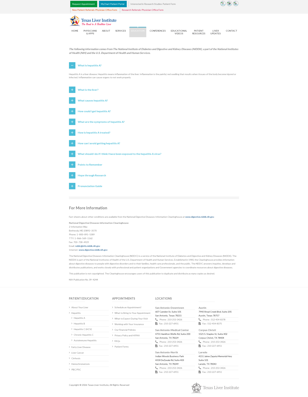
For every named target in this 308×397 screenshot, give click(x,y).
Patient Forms (122, 346)
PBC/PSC (76, 369)
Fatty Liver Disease (80, 347)
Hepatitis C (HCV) (83, 329)
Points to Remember (90, 164)
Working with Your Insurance (129, 324)
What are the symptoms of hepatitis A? (101, 121)
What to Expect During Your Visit (131, 318)
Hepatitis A (79, 318)
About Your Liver (79, 307)
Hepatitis (76, 313)
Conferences (158, 30)
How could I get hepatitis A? (94, 111)
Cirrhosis (75, 358)
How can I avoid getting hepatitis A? (99, 143)
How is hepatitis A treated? (94, 132)
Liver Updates (215, 32)
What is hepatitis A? (90, 65)
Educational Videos (179, 32)
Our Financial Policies (125, 329)
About (106, 30)
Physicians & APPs (90, 32)
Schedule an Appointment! (128, 307)
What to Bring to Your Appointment (132, 313)
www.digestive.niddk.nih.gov (199, 216)
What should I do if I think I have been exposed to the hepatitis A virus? (119, 153)
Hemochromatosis (80, 364)
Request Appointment (84, 4)
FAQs (117, 341)
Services (120, 30)
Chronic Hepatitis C (84, 334)
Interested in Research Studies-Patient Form (153, 4)
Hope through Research (92, 175)
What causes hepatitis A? (93, 100)
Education (138, 30)
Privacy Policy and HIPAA (127, 335)
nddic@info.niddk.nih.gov (87, 246)
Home (75, 30)
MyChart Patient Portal (113, 4)
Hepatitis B (79, 323)
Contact (231, 30)
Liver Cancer (77, 352)
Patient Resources (198, 32)
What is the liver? (88, 89)
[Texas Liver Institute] (87, 20)
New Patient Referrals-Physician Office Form (94, 9)
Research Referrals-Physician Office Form (142, 9)
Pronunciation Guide (90, 186)
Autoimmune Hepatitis (85, 340)
